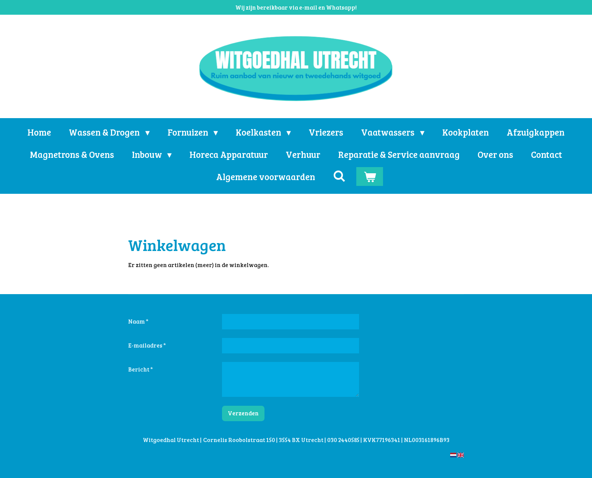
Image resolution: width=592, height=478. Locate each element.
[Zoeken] (339, 176)
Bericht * (140, 369)
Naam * (138, 321)
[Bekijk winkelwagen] (369, 176)
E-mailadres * (147, 345)
